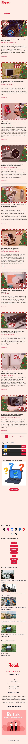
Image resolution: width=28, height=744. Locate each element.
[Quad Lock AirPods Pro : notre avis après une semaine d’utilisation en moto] (8, 629)
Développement (4, 251)
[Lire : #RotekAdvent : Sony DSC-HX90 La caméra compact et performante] (14, 403)
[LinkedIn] (20, 529)
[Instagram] (8, 529)
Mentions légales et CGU (14, 686)
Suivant (22, 436)
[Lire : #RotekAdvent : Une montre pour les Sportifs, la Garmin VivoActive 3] (14, 153)
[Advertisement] (14, 508)
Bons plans (14, 559)
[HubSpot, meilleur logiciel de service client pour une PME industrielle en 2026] (8, 588)
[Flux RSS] (12, 534)
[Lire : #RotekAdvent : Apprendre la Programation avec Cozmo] (14, 237)
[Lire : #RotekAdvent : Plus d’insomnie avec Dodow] (14, 279)
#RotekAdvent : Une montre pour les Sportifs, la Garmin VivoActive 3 (12, 164)
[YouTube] (24, 529)
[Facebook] (12, 529)
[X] (4, 529)
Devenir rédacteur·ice (14, 688)
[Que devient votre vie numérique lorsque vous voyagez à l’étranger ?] (7, 574)
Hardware (3, 84)
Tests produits (14, 542)
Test (7, 42)
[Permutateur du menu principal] (25, 3)
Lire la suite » (4, 56)
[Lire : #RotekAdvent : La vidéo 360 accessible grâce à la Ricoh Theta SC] (14, 194)
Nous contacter (14, 681)
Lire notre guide (14, 489)
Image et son (14, 549)
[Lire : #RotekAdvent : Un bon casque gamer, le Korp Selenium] (14, 28)
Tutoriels (14, 562)
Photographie (10, 417)
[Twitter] (11, 671)
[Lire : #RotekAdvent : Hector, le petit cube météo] (14, 70)
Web (14, 556)
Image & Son (4, 207)
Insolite (2, 293)
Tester (23, 446)
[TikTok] (16, 534)
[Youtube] (13, 671)
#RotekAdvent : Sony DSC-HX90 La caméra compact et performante (12, 414)
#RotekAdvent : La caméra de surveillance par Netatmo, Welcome (12, 372)
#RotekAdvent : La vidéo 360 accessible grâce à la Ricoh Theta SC (13, 205)
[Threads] (16, 529)
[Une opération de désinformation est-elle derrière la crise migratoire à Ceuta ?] (8, 615)
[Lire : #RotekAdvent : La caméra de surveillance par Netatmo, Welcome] (14, 361)
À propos (14, 679)
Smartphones (4, 125)
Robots (10, 251)
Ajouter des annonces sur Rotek (14, 683)
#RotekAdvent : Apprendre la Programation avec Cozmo (10, 249)
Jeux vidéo (3, 42)
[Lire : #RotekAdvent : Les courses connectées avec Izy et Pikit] (14, 111)
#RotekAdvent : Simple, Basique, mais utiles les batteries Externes (12, 332)
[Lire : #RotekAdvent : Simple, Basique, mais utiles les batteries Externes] (14, 320)
